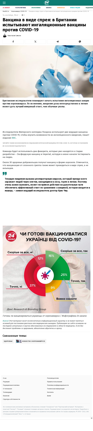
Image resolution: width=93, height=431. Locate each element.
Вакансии (6, 396)
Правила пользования (54, 382)
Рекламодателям (53, 378)
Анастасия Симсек (14, 36)
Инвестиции (75, 7)
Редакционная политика (11, 385)
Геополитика (20, 7)
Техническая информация (55, 389)
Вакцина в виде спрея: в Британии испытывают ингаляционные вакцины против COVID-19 (59, 11)
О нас (5, 378)
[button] (13, 42)
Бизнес (49, 7)
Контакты (50, 392)
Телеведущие (7, 392)
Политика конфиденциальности (58, 385)
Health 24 (6, 11)
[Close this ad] (91, 418)
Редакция (6, 382)
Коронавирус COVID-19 (19, 11)
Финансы (61, 7)
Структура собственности (11, 399)
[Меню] (4, 3)
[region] (46, 425)
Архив (49, 396)
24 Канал (6, 7)
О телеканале (7, 389)
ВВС (14, 138)
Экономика (35, 7)
